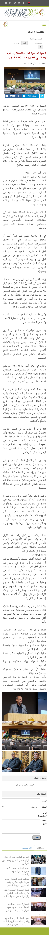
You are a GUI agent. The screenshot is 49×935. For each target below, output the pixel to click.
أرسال (36, 837)
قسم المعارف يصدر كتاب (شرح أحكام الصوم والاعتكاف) (18, 871)
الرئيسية (40, 31)
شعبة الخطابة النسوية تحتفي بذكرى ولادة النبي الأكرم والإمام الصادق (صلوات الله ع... (25, 894)
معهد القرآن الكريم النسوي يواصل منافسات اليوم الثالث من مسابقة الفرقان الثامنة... (16, 921)
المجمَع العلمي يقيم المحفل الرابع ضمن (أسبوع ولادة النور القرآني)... (16, 860)
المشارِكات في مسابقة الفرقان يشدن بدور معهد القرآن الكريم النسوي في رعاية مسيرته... (26, 908)
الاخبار (30, 31)
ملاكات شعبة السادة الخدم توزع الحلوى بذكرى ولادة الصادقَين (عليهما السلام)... (17, 882)
